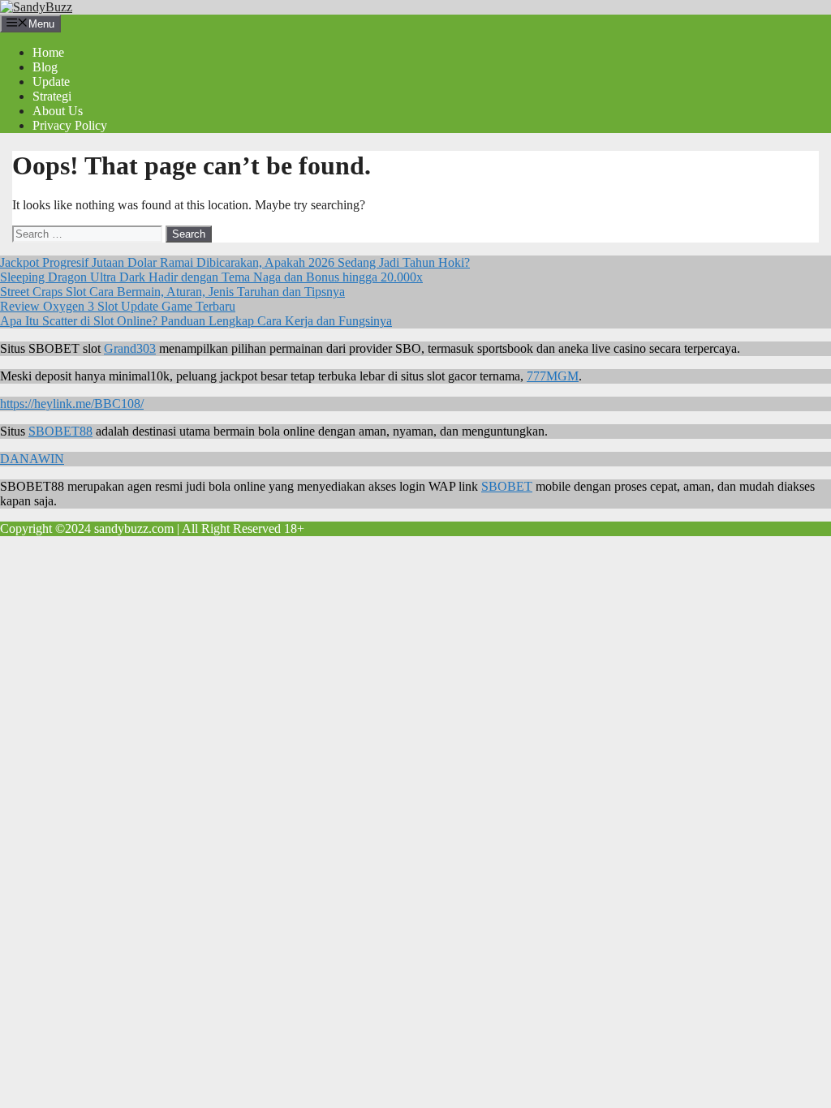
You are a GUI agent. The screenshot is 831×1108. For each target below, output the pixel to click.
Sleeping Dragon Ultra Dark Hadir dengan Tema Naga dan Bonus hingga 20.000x (211, 277)
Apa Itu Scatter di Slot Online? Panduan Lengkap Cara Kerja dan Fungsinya (196, 321)
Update (51, 81)
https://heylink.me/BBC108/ (72, 403)
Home (48, 52)
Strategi (51, 96)
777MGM (553, 376)
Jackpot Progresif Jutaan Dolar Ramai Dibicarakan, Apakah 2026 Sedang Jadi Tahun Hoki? (235, 262)
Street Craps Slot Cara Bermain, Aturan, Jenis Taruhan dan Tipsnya (172, 291)
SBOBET (506, 486)
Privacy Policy (69, 125)
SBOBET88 (60, 431)
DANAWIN (32, 459)
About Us (57, 111)
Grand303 (130, 348)
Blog (45, 67)
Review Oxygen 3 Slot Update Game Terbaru (117, 306)
